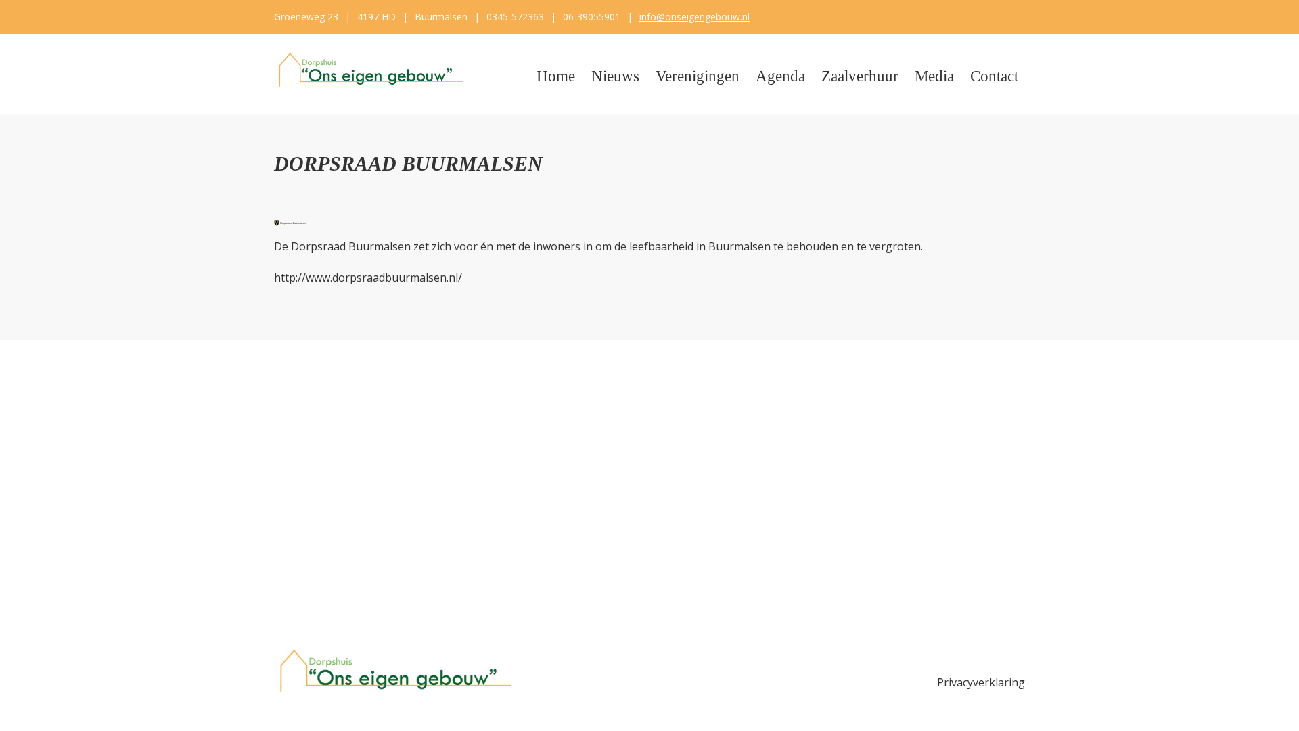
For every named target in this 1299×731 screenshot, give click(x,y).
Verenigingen (697, 76)
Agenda (780, 76)
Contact (994, 76)
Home (556, 76)
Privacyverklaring (981, 682)
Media (934, 76)
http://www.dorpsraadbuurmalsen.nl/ (368, 277)
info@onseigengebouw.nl (694, 16)
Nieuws (615, 76)
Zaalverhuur (859, 76)
